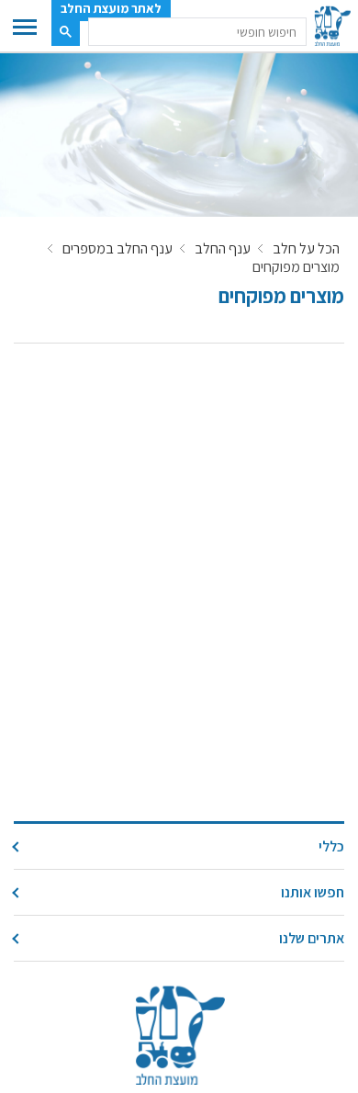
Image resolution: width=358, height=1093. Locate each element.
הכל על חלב (306, 249)
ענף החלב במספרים (117, 249)
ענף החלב (223, 249)
